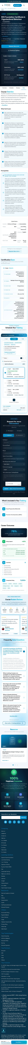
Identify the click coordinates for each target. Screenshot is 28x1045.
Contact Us (3, 100)
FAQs (24, 87)
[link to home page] (7, 5)
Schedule (11, 87)
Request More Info (14, 46)
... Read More (4, 36)
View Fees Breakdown (5, 1042)
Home (2, 8)
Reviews (18, 87)
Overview (4, 87)
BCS (6, 8)
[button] (14, 61)
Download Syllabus (15, 50)
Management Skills (11, 8)
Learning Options (5, 97)
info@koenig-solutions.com (14, 113)
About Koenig (4, 92)
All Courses (16, 5)
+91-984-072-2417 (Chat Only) (15, 1)
